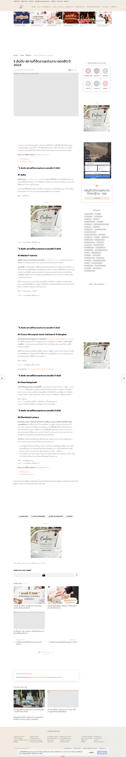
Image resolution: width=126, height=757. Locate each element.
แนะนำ (38, 7)
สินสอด (87, 253)
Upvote (44, 575)
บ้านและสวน (60, 1)
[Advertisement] (63, 41)
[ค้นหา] (123, 7)
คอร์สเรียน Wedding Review (42, 1)
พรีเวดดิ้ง (88, 88)
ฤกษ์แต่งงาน (89, 245)
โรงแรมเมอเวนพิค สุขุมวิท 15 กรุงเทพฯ (60, 339)
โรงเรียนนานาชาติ (90, 271)
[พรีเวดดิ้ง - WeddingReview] (88, 87)
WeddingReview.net (42, 155)
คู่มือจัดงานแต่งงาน (90, 222)
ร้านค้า (54, 7)
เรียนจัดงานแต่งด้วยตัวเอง (93, 7)
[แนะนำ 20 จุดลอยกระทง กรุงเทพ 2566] (87, 18)
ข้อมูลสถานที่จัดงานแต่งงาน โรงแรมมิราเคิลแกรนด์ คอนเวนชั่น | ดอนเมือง (29, 718)
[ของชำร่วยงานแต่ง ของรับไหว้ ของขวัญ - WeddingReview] (105, 74)
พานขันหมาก (89, 237)
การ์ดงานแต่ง (89, 216)
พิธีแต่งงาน (105, 237)
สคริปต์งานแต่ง (89, 250)
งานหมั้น (100, 222)
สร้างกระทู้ (97, 198)
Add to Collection (56, 516)
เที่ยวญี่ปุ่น (88, 255)
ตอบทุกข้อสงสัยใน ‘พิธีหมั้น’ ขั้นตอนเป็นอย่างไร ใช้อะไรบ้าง (54, 25)
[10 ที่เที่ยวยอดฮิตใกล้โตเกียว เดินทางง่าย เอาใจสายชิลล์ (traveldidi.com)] (2, 378)
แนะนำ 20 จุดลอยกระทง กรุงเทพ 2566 (86, 25)
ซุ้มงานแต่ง (96, 88)
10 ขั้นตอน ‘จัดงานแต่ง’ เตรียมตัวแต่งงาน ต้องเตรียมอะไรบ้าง (103, 25)
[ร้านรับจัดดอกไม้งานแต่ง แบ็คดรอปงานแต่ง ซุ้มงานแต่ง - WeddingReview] (96, 87)
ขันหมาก (96, 219)
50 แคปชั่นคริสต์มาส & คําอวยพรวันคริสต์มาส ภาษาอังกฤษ (71, 25)
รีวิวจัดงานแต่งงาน (90, 242)
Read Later (24, 516)
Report (70, 516)
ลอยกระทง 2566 (99, 245)
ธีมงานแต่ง (102, 234)
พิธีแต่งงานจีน (89, 240)
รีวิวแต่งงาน (101, 242)
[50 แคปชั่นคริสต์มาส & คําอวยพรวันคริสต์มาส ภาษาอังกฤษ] (71, 18)
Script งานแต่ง (89, 214)
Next (111, 19)
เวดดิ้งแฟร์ (88, 260)
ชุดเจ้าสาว (88, 227)
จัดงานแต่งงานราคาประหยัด (102, 224)
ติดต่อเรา (66, 1)
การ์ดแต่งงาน (99, 216)
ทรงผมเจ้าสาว (89, 229)
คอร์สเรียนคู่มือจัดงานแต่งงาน (90, 748)
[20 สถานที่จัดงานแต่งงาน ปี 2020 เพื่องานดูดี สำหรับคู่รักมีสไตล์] (63, 698)
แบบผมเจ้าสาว (89, 265)
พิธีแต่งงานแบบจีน (100, 240)
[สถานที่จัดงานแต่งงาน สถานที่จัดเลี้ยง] (88, 74)
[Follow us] (120, 7)
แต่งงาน (88, 263)
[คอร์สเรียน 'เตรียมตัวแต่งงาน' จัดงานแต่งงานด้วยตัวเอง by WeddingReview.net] (46, 235)
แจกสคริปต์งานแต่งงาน (99, 260)
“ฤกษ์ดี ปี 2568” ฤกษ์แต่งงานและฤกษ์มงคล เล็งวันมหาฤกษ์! (37, 25)
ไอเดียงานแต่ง (24, 1)
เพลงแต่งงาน (101, 258)
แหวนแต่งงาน (97, 268)
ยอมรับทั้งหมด (102, 752)
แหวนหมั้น (88, 268)
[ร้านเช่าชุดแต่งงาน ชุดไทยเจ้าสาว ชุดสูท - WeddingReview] (96, 74)
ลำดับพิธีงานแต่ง (90, 247)
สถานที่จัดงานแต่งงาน (26, 161)
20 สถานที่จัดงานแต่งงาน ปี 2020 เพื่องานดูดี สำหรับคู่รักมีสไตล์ (61, 710)
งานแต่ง (24, 583)
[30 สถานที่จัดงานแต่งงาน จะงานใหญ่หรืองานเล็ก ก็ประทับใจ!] (29, 698)
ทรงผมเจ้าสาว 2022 (91, 232)
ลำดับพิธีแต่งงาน (101, 247)
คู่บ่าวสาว (61, 7)
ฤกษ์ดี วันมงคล (24, 159)
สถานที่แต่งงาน (46, 7)
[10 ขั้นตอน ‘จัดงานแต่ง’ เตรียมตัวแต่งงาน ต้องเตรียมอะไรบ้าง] (104, 18)
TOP (33, 7)
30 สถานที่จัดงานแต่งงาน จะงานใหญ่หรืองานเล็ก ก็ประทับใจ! (29, 710)
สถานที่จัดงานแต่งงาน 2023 (37, 563)
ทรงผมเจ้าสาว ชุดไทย (91, 234)
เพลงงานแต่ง (97, 255)
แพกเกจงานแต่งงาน (101, 265)
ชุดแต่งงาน (96, 76)
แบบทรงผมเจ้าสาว (97, 263)
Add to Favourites (39, 516)
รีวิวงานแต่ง (105, 7)
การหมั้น (98, 214)
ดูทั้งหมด (105, 88)
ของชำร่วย (105, 76)
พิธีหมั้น (98, 237)
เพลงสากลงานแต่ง (90, 258)
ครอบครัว (31, 1)
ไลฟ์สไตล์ (53, 1)
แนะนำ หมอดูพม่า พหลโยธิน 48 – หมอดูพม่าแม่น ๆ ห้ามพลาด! (21, 25)
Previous (14, 19)
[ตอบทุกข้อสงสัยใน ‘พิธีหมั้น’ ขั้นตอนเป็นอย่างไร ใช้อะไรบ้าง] (54, 18)
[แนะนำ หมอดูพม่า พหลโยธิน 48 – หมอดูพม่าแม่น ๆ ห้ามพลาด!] (22, 18)
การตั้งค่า (91, 752)
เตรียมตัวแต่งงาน (79, 7)
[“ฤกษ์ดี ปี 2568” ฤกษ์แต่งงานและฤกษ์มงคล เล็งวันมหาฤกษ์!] (38, 18)
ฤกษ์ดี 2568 (16, 1)
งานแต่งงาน (88, 224)
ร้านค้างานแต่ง (77, 748)
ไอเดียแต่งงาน (69, 7)
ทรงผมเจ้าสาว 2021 (101, 229)
